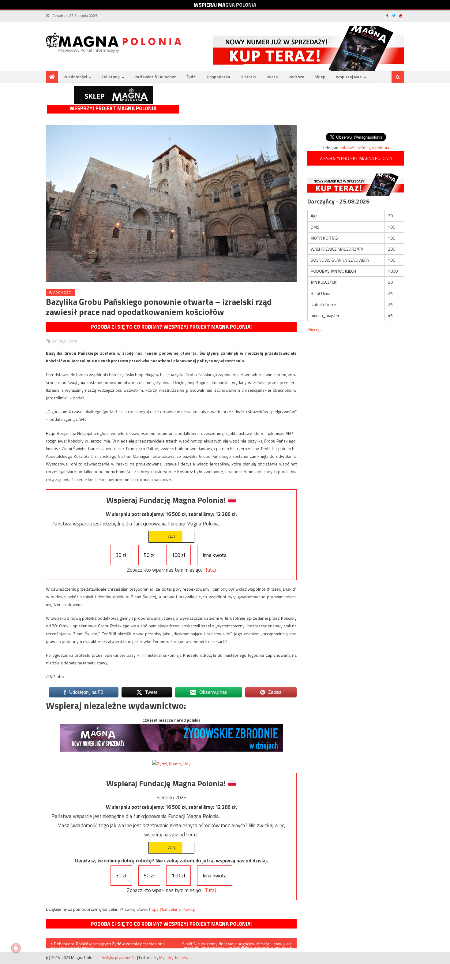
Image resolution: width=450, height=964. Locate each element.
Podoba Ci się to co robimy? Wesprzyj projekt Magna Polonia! (171, 327)
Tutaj (210, 570)
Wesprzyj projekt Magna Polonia (112, 108)
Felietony (111, 76)
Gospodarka (218, 76)
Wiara (272, 76)
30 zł (121, 555)
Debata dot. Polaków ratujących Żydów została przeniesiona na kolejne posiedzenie (108, 944)
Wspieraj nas (349, 76)
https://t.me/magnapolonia (364, 147)
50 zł (149, 555)
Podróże (296, 76)
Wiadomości (75, 76)
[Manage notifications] (16, 948)
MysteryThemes (173, 958)
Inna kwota (215, 555)
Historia (248, 76)
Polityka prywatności (118, 958)
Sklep (320, 76)
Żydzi (191, 76)
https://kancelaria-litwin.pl (173, 909)
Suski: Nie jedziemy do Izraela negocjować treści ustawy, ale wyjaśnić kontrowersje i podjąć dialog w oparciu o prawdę (237, 944)
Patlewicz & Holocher (155, 76)
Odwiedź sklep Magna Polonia (113, 95)
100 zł (178, 555)
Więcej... (314, 329)
